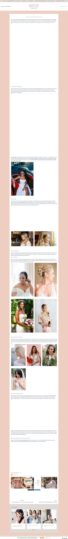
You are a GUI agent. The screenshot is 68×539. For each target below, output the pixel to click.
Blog (34, 15)
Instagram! (20, 472)
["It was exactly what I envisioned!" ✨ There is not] (51, 483)
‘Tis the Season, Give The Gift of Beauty (33, 525)
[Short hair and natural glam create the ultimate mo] (40, 483)
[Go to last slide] (12, 519)
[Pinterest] (63, 6)
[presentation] (18, 516)
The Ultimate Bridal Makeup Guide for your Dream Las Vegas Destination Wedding (22, 501)
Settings (46, 537)
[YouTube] (62, 6)
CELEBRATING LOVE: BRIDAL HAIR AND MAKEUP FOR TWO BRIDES (48, 501)
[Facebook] (60, 6)
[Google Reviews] (66, 6)
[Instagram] (61, 6)
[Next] (55, 519)
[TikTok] (65, 6)
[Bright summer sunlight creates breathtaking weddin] (16, 483)
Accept (42, 537)
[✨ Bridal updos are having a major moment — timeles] (28, 483)
